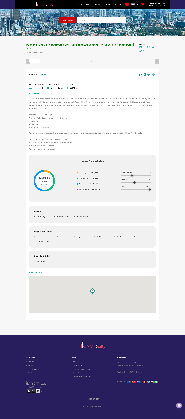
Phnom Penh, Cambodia (36, 383)
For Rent (31, 361)
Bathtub (59, 237)
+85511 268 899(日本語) (157, 5)
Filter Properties (68, 20)
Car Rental (31, 373)
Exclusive (96, 4)
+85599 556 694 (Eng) (157, 3)
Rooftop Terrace (82, 217)
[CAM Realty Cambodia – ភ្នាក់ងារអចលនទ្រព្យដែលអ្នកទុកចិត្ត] (44, 4)
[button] (94, 294)
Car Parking (41, 217)
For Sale (30, 365)
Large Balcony (82, 237)
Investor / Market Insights (82, 369)
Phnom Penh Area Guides (82, 376)
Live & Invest (118, 4)
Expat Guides (78, 365)
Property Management (35, 369)
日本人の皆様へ (76, 4)
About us (76, 361)
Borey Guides (78, 373)
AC (38, 237)
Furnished (140, 237)
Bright (99, 237)
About (88, 4)
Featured (107, 4)
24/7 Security (41, 261)
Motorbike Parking (63, 217)
